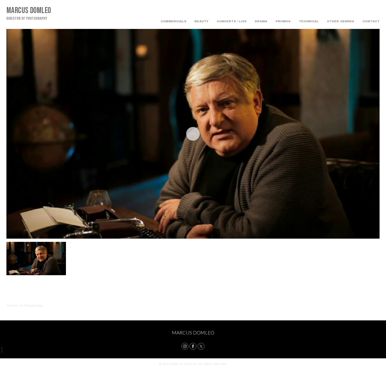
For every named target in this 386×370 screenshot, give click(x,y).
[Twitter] (201, 346)
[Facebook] (193, 346)
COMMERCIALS (173, 21)
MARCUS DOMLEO (193, 332)
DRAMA (261, 21)
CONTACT (371, 21)
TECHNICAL (309, 21)
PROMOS (283, 21)
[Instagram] (185, 346)
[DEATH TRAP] (193, 134)
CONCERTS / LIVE (232, 21)
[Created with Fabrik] (1, 350)
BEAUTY (201, 21)
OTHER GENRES (340, 21)
